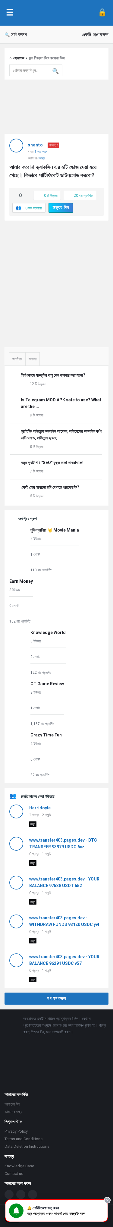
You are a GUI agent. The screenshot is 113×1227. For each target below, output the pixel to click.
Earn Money (21, 581)
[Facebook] (9, 1194)
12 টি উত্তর (38, 383)
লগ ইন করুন (56, 998)
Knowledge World (48, 632)
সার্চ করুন (19, 35)
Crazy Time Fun (46, 735)
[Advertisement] (56, 281)
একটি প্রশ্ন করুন (95, 35)
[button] (56, 1210)
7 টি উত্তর (36, 471)
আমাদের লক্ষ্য (13, 1111)
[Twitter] (20, 1194)
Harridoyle (40, 807)
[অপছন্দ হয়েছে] (27, 195)
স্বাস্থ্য (42, 158)
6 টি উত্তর (36, 495)
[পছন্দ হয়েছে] (14, 195)
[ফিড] (32, 1194)
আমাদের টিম (12, 1104)
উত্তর (32, 359)
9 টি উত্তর (36, 415)
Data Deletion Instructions (27, 1146)
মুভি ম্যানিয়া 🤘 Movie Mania (54, 530)
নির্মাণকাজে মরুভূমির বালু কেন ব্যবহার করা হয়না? (53, 375)
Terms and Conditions (23, 1139)
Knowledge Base (19, 1166)
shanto (35, 145)
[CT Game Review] (18, 703)
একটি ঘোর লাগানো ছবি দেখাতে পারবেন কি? (50, 487)
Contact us (14, 1173)
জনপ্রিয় (17, 359)
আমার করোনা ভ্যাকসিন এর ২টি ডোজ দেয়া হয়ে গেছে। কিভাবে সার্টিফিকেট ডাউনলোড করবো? (53, 171)
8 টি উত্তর (36, 446)
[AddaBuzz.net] (56, 13)
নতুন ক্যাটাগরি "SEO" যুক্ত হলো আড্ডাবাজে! (52, 462)
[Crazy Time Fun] (18, 754)
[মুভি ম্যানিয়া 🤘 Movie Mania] (18, 549)
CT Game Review (47, 683)
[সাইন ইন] (102, 13)
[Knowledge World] (18, 652)
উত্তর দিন (61, 207)
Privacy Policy (16, 1131)
